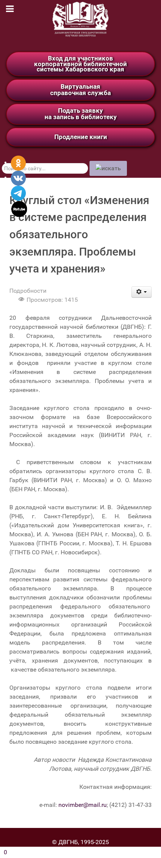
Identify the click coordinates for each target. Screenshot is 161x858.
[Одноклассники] (18, 162)
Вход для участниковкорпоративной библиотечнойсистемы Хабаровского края (80, 63)
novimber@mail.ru (82, 804)
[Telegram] (18, 192)
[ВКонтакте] (18, 177)
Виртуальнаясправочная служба (80, 90)
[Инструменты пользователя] (141, 292)
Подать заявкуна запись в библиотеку (81, 114)
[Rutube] (19, 208)
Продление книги (80, 137)
